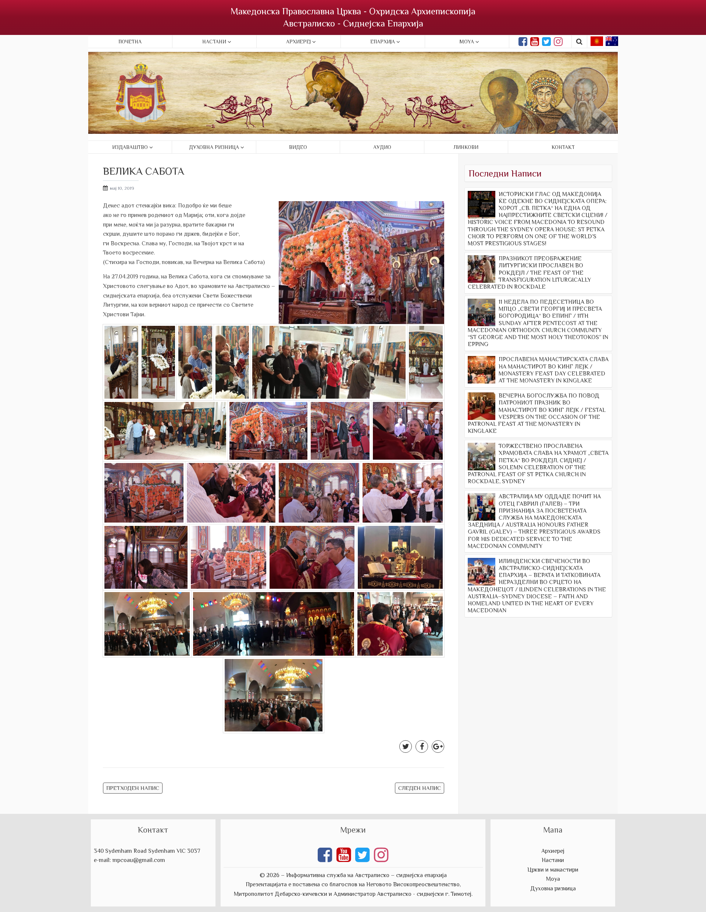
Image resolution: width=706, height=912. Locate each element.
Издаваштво (130, 147)
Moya (467, 41)
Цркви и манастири (552, 869)
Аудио (382, 147)
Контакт (563, 147)
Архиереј (298, 41)
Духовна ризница (214, 147)
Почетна (130, 41)
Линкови (466, 147)
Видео (298, 147)
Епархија (382, 41)
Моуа (553, 879)
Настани (214, 41)
